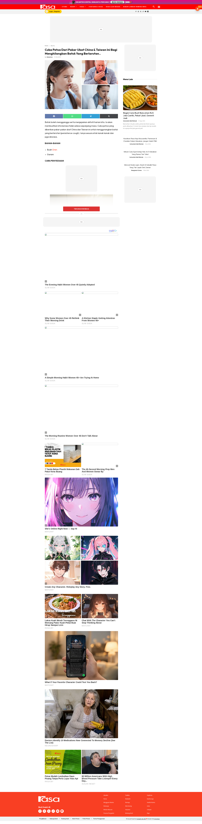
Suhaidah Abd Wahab (130, 121)
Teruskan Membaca (81, 209)
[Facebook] (136, 11)
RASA (46, 45)
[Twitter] (141, 11)
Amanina (49, 57)
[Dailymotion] (148, 11)
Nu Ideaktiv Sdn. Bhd (141, 818)
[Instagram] (138, 11)
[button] (153, 6)
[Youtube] (145, 11)
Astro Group (157, 818)
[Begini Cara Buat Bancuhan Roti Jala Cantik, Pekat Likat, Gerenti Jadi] (140, 97)
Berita (53, 45)
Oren (54, 149)
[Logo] (47, 7)
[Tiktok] (143, 11)
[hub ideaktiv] (159, 5)
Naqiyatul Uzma (136, 170)
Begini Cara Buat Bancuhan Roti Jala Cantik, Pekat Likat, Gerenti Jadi (138, 115)
